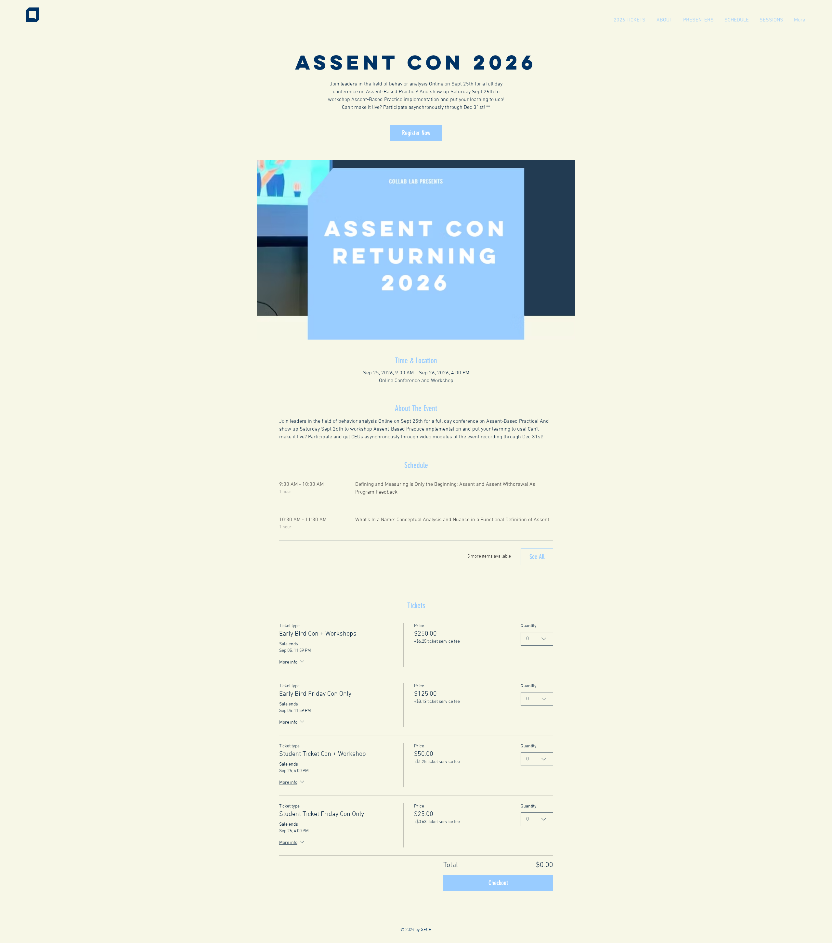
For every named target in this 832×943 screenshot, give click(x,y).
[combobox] (537, 639)
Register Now (416, 133)
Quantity (529, 626)
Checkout (498, 883)
